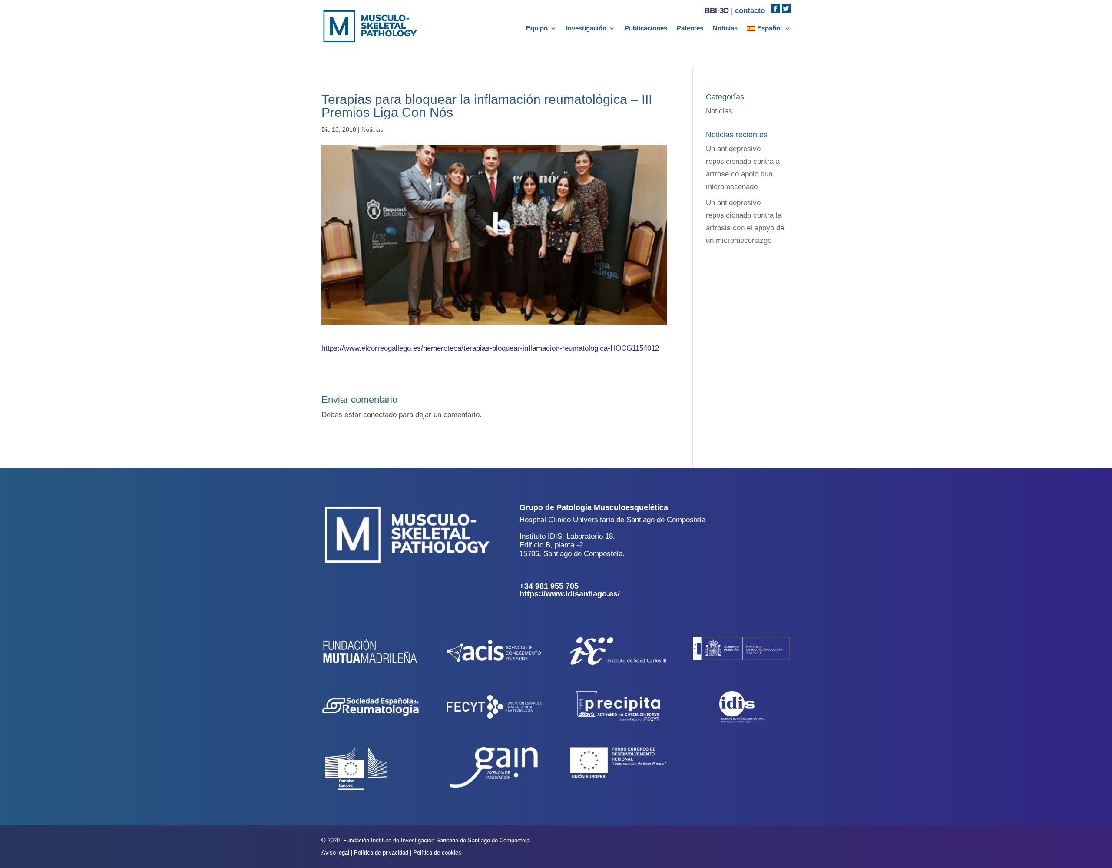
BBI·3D (717, 11)
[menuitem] (769, 30)
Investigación (586, 28)
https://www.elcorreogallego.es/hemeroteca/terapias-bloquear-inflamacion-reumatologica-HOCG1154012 (490, 348)
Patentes (690, 28)
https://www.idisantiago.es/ (570, 594)
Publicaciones (646, 28)
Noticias (725, 28)
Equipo (537, 28)
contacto (750, 11)
